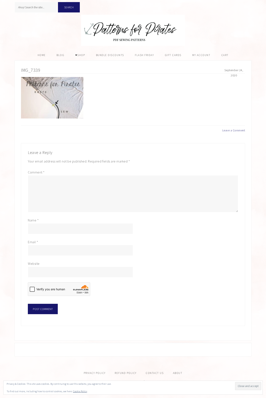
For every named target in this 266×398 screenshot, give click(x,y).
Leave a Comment (233, 130)
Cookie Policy (80, 391)
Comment (36, 172)
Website (34, 263)
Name (33, 220)
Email (33, 242)
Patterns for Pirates (133, 30)
